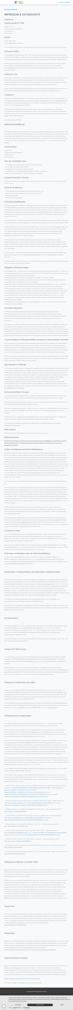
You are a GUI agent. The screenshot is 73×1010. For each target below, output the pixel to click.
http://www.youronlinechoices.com (40, 794)
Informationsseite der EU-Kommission (14, 388)
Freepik (14, 982)
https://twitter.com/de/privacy (12, 817)
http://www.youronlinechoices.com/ (22, 522)
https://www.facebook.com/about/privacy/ (15, 790)
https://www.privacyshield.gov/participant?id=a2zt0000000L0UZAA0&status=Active (38, 834)
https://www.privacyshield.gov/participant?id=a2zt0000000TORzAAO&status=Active (26, 820)
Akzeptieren (40, 1005)
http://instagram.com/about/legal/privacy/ (15, 811)
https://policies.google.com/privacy (14, 803)
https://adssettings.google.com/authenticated (40, 803)
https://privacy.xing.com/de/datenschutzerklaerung (17, 841)
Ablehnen (18, 1005)
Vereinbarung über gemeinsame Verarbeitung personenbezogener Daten (31, 788)
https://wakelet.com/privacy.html (13, 847)
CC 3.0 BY (39, 982)
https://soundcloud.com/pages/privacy (14, 853)
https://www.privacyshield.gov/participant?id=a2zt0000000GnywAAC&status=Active (26, 796)
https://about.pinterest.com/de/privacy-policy (16, 826)
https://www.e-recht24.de (14, 120)
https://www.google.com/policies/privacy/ (15, 925)
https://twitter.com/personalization (34, 817)
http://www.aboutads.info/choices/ (57, 520)
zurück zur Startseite (65, 2)
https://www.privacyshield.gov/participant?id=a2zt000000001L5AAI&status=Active (25, 805)
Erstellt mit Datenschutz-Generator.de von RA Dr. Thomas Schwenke (22, 978)
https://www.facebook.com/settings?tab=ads (16, 794)
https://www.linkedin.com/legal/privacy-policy (16, 832)
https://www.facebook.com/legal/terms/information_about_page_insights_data (25, 792)
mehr (62, 1005)
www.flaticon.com (24, 982)
